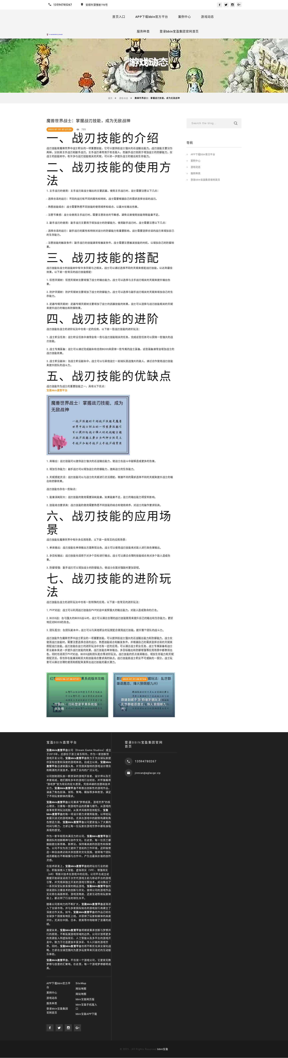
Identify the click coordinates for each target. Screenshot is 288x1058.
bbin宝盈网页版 (85, 999)
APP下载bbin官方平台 (151, 16)
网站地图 (81, 988)
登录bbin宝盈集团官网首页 (179, 31)
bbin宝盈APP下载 (86, 1014)
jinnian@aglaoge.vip (147, 773)
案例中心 (184, 16)
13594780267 (62, 4)
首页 (110, 98)
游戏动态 (207, 16)
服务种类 (143, 31)
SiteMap (81, 983)
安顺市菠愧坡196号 (97, 4)
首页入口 (118, 16)
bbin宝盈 (162, 1049)
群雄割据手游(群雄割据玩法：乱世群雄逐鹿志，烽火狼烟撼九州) (143, 704)
